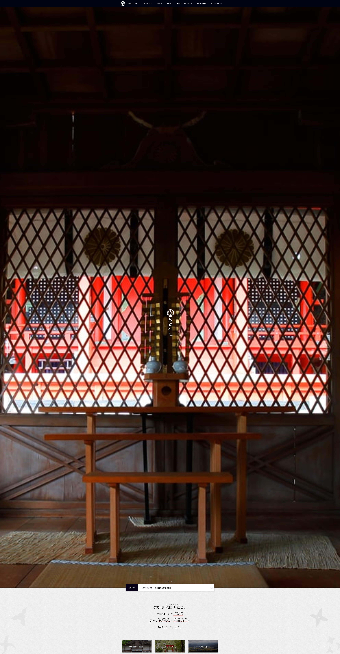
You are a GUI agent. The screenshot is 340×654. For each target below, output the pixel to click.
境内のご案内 (148, 4)
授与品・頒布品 (201, 4)
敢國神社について (133, 4)
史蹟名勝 (159, 4)
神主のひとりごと (216, 4)
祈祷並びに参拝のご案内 (184, 4)
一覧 (211, 587)
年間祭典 (169, 4)
